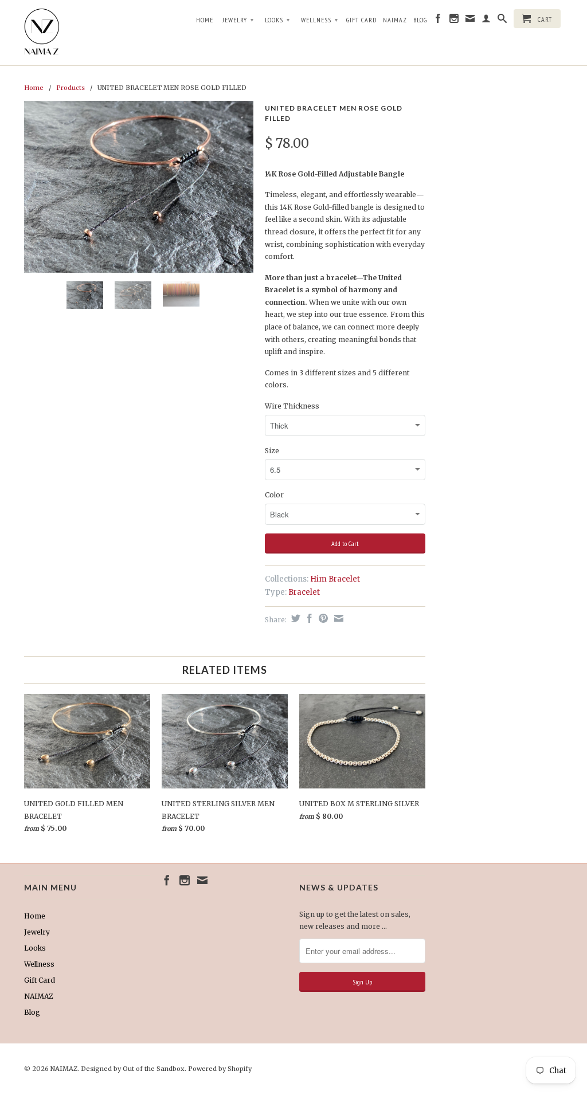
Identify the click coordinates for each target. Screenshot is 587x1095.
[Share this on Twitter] (294, 618)
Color (274, 494)
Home (204, 19)
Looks (277, 19)
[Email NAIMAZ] (470, 21)
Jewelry (238, 19)
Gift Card (361, 19)
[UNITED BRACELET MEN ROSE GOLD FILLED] (138, 187)
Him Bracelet (335, 579)
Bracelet (304, 592)
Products (70, 88)
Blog (420, 19)
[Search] (502, 21)
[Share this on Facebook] (308, 618)
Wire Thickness (292, 406)
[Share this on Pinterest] (322, 618)
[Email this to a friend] (337, 618)
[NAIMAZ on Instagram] (454, 21)
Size (272, 450)
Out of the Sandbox (154, 1069)
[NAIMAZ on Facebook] (438, 21)
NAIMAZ (395, 19)
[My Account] (486, 21)
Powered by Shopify (220, 1069)
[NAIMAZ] (87, 33)
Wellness (319, 19)
